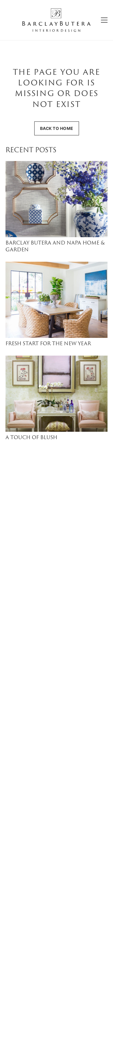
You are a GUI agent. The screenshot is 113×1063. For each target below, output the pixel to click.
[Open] (104, 20)
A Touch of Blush (31, 437)
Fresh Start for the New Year (48, 344)
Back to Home (56, 128)
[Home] (56, 20)
